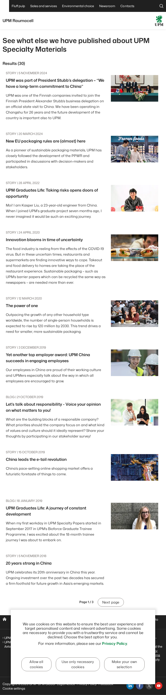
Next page (110, 602)
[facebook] (139, 685)
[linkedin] (130, 685)
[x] (149, 685)
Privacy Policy (114, 643)
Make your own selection (124, 664)
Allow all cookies (36, 664)
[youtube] (158, 685)
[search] (161, 6)
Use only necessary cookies (78, 664)
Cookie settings (14, 688)
